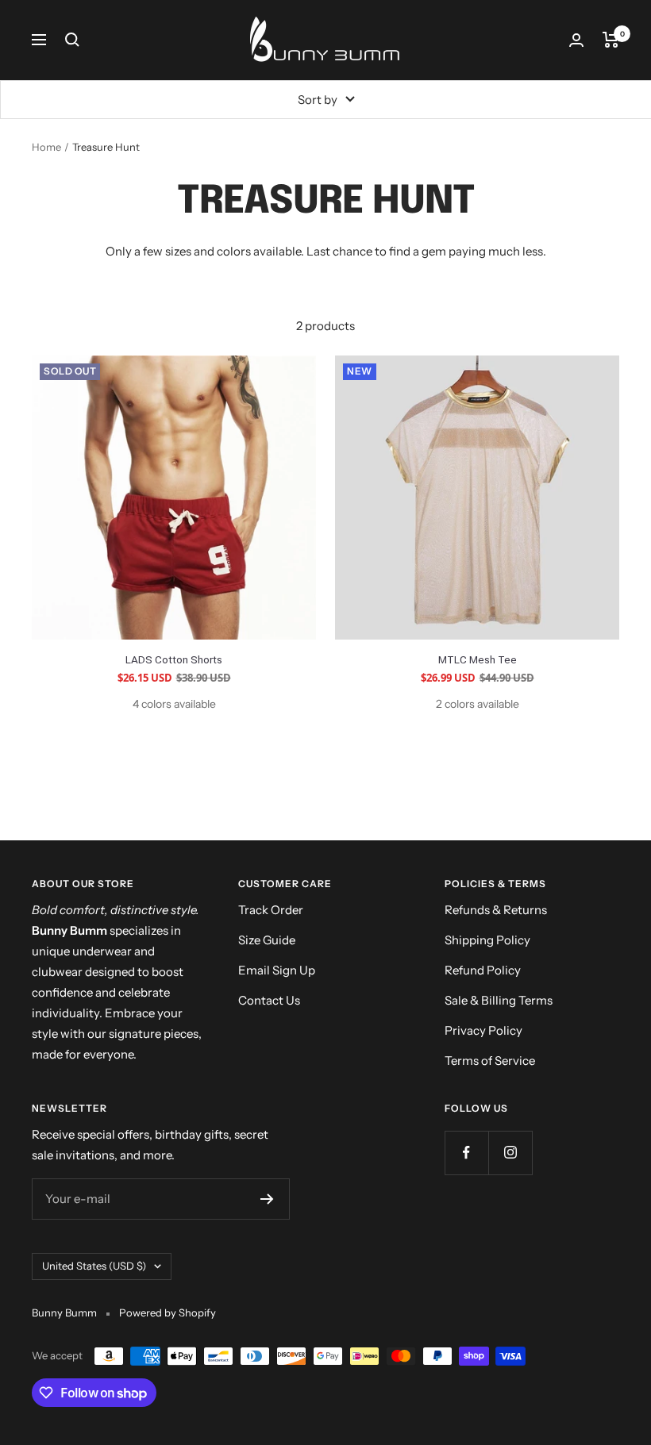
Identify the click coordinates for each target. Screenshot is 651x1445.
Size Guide (266, 939)
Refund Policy (483, 970)
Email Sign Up (276, 970)
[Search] (72, 40)
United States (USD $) (94, 1265)
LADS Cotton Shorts (173, 659)
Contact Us (269, 1000)
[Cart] (611, 40)
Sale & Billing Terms (499, 1000)
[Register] (267, 1199)
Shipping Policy (487, 939)
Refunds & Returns (496, 909)
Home (46, 146)
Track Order (270, 909)
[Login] (576, 40)
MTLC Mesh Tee (477, 659)
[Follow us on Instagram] (510, 1152)
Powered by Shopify (167, 1312)
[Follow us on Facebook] (466, 1152)
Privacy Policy (483, 1030)
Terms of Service (490, 1060)
